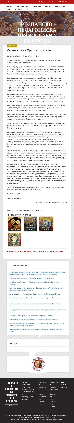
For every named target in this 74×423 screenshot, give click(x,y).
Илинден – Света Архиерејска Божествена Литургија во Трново (31, 316)
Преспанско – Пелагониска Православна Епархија (37, 32)
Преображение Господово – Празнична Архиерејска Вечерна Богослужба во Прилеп (35, 283)
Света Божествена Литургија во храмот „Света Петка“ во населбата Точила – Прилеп (35, 305)
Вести (47, 6)
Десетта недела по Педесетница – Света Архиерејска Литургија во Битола (34, 294)
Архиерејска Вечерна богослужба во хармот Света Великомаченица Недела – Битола (35, 330)
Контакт (18, 9)
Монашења (42, 392)
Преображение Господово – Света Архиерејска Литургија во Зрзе (31, 278)
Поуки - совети (14, 251)
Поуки (7, 9)
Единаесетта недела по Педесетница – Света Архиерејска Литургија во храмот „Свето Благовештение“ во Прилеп (36, 289)
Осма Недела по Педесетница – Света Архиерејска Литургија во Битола (33, 319)
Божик (24, 251)
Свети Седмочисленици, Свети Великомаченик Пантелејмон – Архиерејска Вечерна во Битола (37, 299)
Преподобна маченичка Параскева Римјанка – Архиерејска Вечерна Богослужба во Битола (37, 311)
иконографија (31, 251)
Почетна (8, 6)
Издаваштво (60, 6)
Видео (52, 404)
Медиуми (42, 404)
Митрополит (22, 6)
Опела (41, 394)
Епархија (37, 6)
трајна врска (58, 251)
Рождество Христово (44, 251)
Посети (41, 401)
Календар (64, 387)
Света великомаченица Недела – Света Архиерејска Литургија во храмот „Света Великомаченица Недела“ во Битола (36, 324)
